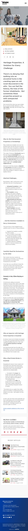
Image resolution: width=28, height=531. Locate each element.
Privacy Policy (11, 526)
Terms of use (18, 526)
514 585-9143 (8, 509)
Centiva (16, 529)
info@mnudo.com (10, 511)
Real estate (8, 49)
